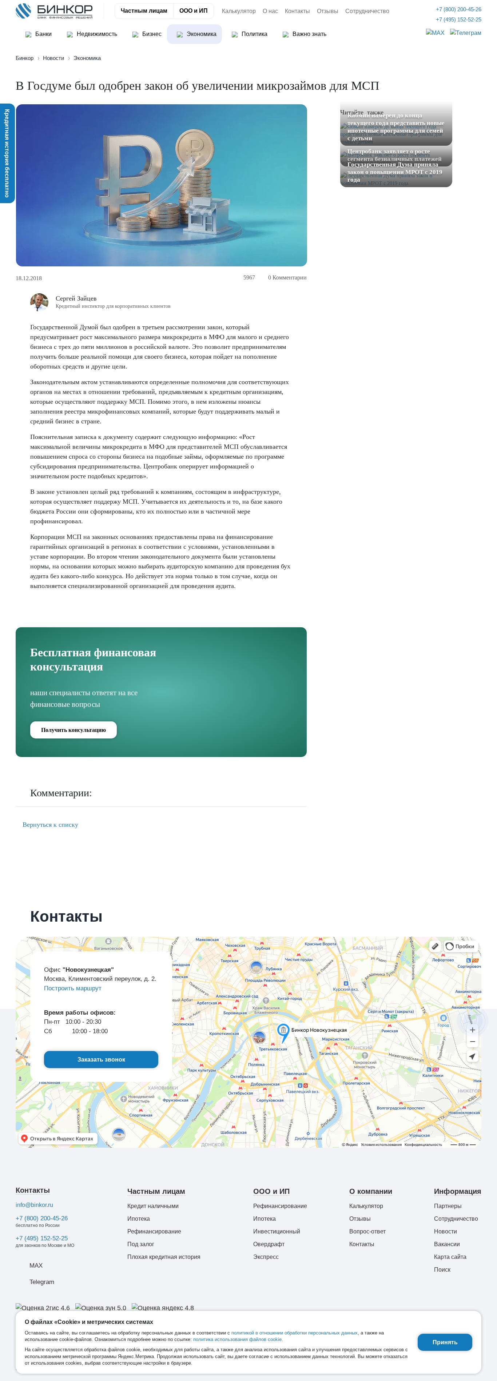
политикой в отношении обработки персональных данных (294, 1333)
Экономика (200, 34)
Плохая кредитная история (163, 1257)
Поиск (442, 1270)
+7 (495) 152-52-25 (42, 1238)
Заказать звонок (101, 1059)
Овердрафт (269, 1244)
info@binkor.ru (34, 1205)
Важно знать (308, 34)
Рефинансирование (154, 1231)
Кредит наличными (153, 1206)
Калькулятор (239, 11)
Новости (445, 1231)
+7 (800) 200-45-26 (42, 1218)
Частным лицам (144, 11)
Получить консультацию (73, 730)
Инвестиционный (276, 1231)
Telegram (41, 1282)
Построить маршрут (73, 988)
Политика (253, 34)
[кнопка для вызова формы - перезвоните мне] (473, 1021)
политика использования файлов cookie (237, 1339)
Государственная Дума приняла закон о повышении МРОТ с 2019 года (394, 172)
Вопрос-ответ (367, 1231)
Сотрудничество (367, 11)
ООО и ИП (193, 11)
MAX (36, 1265)
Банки (43, 34)
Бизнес (151, 34)
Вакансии (447, 1244)
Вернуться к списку (49, 824)
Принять (445, 1342)
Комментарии (287, 277)
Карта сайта (450, 1257)
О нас (270, 11)
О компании (370, 1191)
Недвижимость (96, 34)
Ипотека (138, 1219)
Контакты (297, 11)
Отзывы (327, 11)
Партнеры (448, 1206)
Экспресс (266, 1257)
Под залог (140, 1244)
